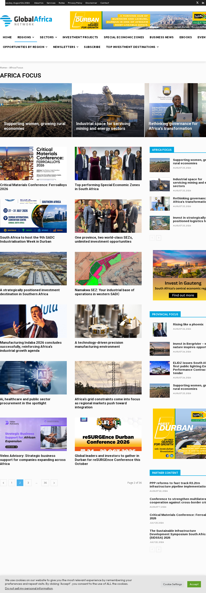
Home (3, 67)
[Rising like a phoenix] (160, 330)
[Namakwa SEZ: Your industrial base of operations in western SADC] (108, 268)
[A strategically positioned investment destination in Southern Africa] (33, 268)
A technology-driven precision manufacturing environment (99, 344)
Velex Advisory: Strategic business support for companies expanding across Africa (33, 460)
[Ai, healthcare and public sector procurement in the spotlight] (33, 377)
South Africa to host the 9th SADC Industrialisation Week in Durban (27, 239)
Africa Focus (162, 149)
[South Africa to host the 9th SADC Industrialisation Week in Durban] (33, 216)
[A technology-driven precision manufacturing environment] (108, 321)
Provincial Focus (165, 314)
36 (45, 482)
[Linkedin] (203, 3)
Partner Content (165, 472)
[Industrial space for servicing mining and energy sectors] (108, 110)
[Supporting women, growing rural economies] (36, 110)
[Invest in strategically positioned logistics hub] (160, 223)
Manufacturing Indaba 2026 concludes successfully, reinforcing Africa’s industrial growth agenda (31, 346)
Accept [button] (194, 584)
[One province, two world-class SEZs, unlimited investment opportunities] (108, 216)
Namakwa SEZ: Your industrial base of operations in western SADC (104, 292)
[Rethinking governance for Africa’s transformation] (160, 204)
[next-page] (54, 482)
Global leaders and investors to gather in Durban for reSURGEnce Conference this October (107, 460)
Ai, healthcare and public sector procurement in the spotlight (25, 401)
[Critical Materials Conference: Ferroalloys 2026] (33, 163)
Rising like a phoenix (188, 324)
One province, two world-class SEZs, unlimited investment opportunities (104, 239)
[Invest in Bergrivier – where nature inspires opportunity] (160, 349)
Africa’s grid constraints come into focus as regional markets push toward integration (107, 403)
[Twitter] (197, 3)
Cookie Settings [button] (172, 584)
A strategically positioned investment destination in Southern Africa (30, 292)
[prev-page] (3, 482)
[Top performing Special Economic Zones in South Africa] (108, 163)
